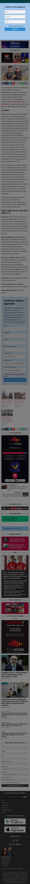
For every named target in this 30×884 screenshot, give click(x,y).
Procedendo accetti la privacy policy (15, 26)
